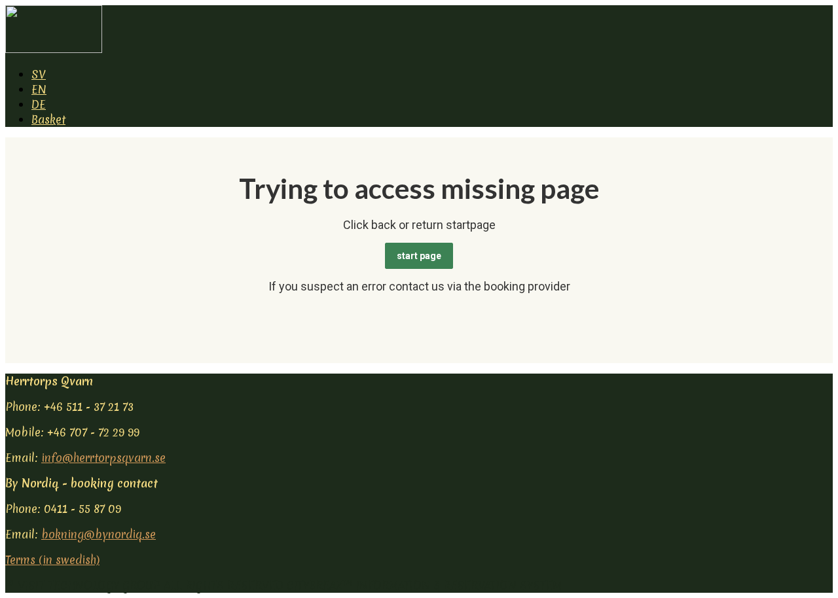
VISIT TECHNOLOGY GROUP (89, 585)
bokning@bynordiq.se (98, 534)
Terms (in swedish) (52, 559)
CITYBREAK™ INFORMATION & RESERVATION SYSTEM (424, 585)
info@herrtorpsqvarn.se (103, 457)
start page (419, 256)
